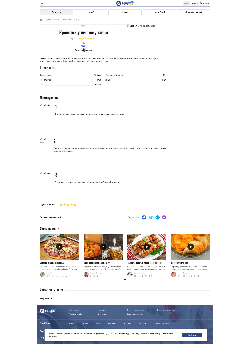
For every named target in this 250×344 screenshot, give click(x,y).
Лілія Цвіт (49, 273)
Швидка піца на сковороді (52, 262)
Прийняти (192, 335)
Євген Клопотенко (140, 273)
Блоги (43, 331)
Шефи (125, 12)
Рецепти (56, 12)
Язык (194, 3)
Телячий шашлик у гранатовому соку (144, 262)
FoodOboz (45, 323)
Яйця (107, 80)
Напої (90, 12)
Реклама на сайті (75, 314)
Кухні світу (112, 323)
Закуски (56, 20)
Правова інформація (135, 310)
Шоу (42, 337)
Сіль (42, 84)
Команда (101, 310)
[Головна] (41, 20)
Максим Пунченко (96, 273)
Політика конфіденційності (167, 310)
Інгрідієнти (143, 323)
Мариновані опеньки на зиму (97, 262)
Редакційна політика (135, 314)
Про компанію (74, 310)
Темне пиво (46, 75)
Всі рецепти (46, 298)
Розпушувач (46, 80)
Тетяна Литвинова (184, 273)
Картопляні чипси (179, 262)
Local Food (159, 12)
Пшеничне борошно (115, 75)
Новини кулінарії (193, 12)
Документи (102, 314)
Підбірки (127, 323)
